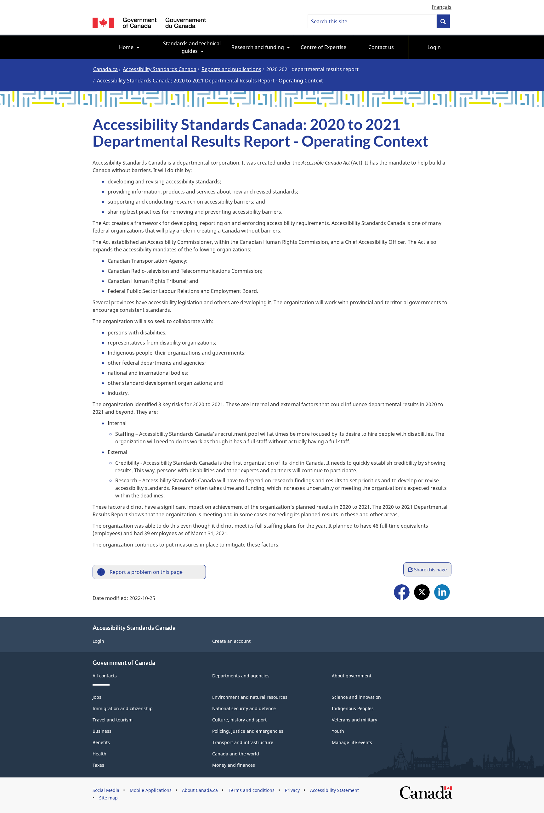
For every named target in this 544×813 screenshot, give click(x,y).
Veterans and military (354, 720)
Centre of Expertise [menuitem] (323, 47)
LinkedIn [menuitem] (442, 593)
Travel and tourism (113, 720)
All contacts (105, 676)
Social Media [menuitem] (106, 790)
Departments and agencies (240, 676)
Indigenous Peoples (353, 708)
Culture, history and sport (239, 720)
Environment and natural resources (249, 697)
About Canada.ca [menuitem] (200, 790)
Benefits (101, 742)
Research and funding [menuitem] (257, 47)
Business (102, 731)
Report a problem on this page (146, 572)
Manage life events (352, 742)
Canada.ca (105, 69)
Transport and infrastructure (242, 742)
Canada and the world (235, 754)
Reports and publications (231, 69)
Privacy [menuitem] (292, 790)
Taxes (98, 765)
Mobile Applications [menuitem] (151, 790)
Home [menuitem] (126, 47)
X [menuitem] (422, 593)
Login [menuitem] (434, 47)
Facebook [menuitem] (402, 593)
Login (98, 641)
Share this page (430, 569)
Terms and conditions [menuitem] (252, 790)
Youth (338, 731)
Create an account (231, 641)
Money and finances (233, 765)
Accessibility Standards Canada (159, 69)
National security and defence (244, 708)
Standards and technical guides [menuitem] (192, 47)
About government (351, 676)
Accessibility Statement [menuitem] (334, 790)
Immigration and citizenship (123, 708)
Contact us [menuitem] (381, 47)
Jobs (97, 697)
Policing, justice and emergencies (247, 731)
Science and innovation (356, 697)
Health (99, 754)
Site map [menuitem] (108, 798)
